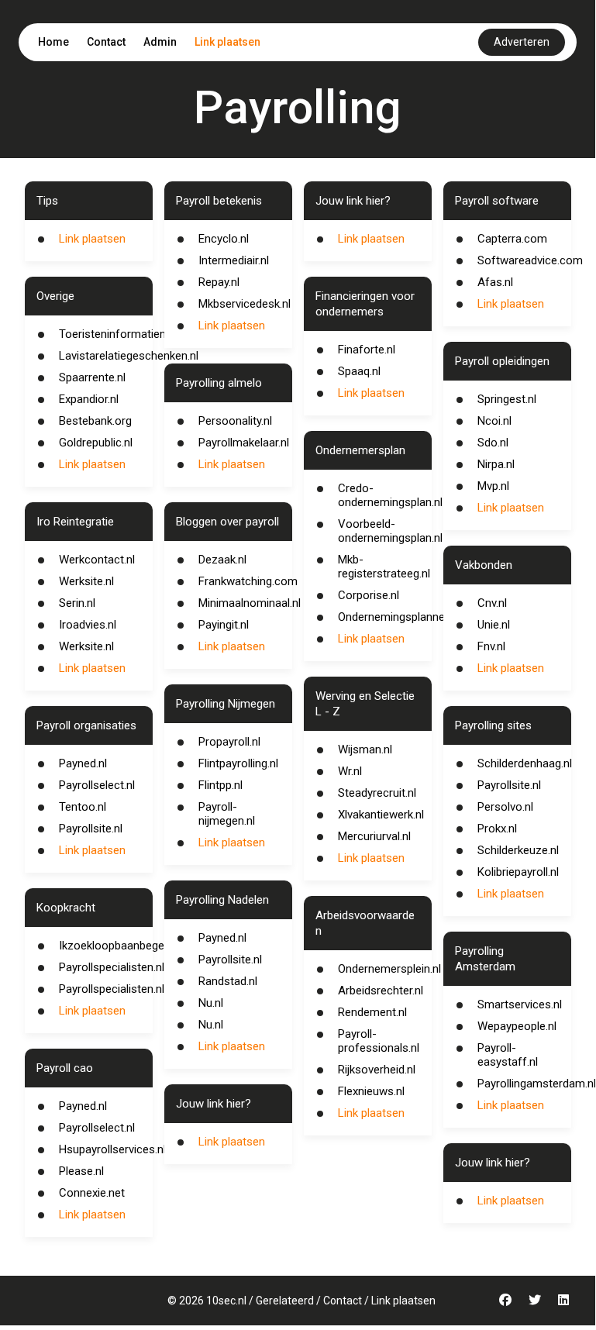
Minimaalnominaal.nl (249, 603)
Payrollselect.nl (97, 785)
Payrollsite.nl (90, 829)
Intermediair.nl (233, 260)
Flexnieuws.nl (371, 1091)
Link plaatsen (227, 42)
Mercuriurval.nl (374, 836)
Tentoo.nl (82, 807)
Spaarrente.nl (92, 377)
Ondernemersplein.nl (389, 969)
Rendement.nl (372, 1012)
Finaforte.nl (366, 350)
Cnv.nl (492, 603)
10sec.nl (226, 1300)
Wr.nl (350, 771)
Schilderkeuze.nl (518, 850)
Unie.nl (493, 625)
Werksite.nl (86, 581)
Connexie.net (92, 1193)
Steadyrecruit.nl (377, 793)
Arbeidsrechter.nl (380, 991)
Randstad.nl (227, 981)
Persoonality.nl (235, 421)
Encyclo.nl (223, 239)
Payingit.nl (223, 625)
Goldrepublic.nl (96, 443)
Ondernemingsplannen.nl (400, 617)
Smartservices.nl (519, 1004)
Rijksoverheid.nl (376, 1070)
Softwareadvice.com (530, 260)
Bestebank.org (95, 421)
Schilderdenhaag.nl (524, 763)
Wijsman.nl (365, 749)
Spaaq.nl (359, 371)
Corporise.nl (368, 595)
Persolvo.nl (505, 807)
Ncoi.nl (494, 421)
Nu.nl (210, 1003)
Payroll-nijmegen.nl (226, 814)
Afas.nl (495, 282)
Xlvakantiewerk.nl (381, 815)
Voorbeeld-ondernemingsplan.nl (390, 531)
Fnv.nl (491, 646)
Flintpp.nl (220, 785)
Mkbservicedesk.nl (244, 304)
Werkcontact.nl (97, 560)
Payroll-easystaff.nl (507, 1055)
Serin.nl (77, 603)
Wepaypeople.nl (516, 1026)
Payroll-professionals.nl (378, 1041)
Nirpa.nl (496, 464)
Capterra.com (512, 239)
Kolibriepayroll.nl (518, 872)
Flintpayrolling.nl (238, 763)
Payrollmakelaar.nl (243, 443)
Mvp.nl (493, 486)
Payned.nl (83, 763)
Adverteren (521, 42)
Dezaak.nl (222, 560)
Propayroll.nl (229, 742)
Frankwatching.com (248, 581)
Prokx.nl (497, 829)
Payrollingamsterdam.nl (536, 1084)
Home (53, 42)
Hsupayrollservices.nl (112, 1149)
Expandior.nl (89, 399)
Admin (160, 42)
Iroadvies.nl (87, 625)
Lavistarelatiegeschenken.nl (128, 356)
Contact (106, 42)
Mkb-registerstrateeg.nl (384, 567)
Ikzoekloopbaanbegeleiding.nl (133, 946)
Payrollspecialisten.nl (111, 967)
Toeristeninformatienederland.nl (139, 334)
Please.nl (81, 1171)
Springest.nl (506, 399)
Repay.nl (218, 282)
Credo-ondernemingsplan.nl (390, 495)
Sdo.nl (492, 443)
